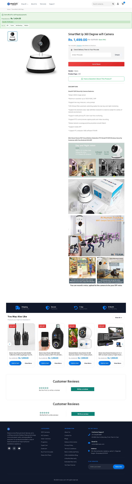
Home (8, 9)
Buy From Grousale (47, 452)
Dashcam (44, 448)
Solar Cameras (45, 439)
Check (117, 55)
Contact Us (68, 435)
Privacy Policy (69, 445)
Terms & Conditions (70, 448)
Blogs (66, 439)
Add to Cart (15, 363)
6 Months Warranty (71, 458)
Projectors (44, 442)
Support (51, 4)
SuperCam (44, 445)
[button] (122, 344)
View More (28, 363)
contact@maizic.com (98, 444)
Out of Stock (96, 64)
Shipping (79, 45)
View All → (118, 317)
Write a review (82, 389)
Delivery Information (71, 442)
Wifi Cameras (45, 432)
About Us (34, 4)
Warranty (43, 4)
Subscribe (118, 467)
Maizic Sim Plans (46, 455)
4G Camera (44, 435)
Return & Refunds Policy (72, 452)
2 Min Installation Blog (71, 455)
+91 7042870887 (97, 435)
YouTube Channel (70, 465)
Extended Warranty (71, 462)
